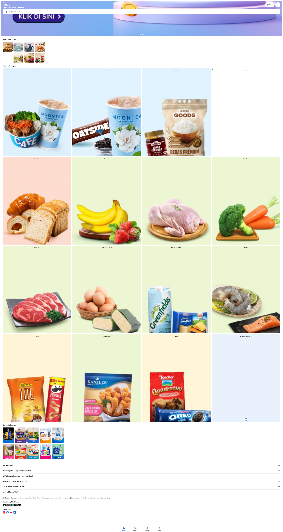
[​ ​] (141, 11)
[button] (141, 465)
